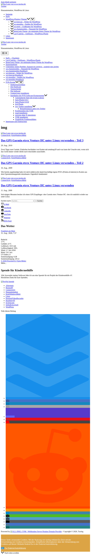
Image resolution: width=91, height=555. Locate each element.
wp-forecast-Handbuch (14, 75)
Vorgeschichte (15, 89)
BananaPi (9, 288)
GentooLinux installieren (19, 93)
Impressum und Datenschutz (16, 122)
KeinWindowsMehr (18, 135)
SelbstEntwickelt (12, 305)
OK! (2, 548)
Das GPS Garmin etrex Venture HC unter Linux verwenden (37, 185)
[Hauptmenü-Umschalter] (5, 53)
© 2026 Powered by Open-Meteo (13, 261)
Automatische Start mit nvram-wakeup (29, 98)
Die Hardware (15, 87)
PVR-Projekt (10, 82)
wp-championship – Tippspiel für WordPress (30, 29)
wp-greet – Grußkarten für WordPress (28, 27)
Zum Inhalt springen (8, 2)
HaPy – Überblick (12, 58)
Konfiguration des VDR (24, 111)
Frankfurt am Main (8, 231)
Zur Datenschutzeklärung (15, 548)
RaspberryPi (10, 301)
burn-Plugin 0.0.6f (22, 102)
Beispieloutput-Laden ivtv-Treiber (32, 109)
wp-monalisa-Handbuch (15, 80)
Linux (8, 36)
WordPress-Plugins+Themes (16, 19)
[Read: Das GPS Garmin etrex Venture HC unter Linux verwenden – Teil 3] (13, 133)
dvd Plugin (19, 104)
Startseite (9, 14)
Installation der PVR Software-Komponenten (27, 96)
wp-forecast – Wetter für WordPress (27, 22)
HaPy (8, 16)
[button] (28, 19)
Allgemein (10, 286)
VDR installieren (21, 117)
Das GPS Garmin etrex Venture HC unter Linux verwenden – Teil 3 (42, 140)
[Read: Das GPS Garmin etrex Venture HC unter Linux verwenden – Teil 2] (13, 156)
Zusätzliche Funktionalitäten (25, 119)
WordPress (10, 307)
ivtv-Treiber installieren (23, 107)
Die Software (15, 91)
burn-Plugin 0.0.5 (21, 100)
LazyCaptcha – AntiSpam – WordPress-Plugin (31, 34)
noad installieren (21, 113)
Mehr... (3, 263)
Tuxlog (3, 6)
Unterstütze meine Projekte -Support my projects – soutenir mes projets (32, 67)
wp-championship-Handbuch (16, 71)
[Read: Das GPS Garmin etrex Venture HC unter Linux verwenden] (13, 178)
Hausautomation (12, 292)
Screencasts (10, 303)
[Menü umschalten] (32, 19)
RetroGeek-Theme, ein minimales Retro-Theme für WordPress (37, 31)
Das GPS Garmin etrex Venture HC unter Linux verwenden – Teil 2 (42, 162)
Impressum (10, 38)
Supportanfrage (11, 65)
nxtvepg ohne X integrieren (25, 115)
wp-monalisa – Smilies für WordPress (28, 24)
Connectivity (5, 135)
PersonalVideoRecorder (14, 298)
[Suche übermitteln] (35, 201)
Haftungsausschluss (17, 85)
